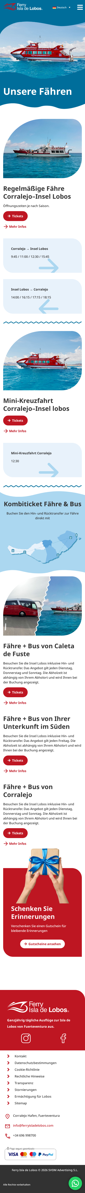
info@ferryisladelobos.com (33, 1125)
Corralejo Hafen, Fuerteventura (36, 1115)
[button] (80, 7)
